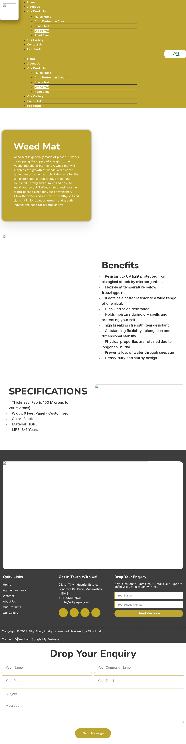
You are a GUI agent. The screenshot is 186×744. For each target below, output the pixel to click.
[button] (78, 53)
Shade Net (42, 26)
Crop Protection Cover (50, 21)
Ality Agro (35, 631)
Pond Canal (42, 36)
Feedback (34, 49)
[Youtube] (157, 48)
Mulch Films (43, 17)
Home (31, 2)
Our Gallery (35, 40)
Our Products (36, 11)
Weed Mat (42, 31)
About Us (33, 7)
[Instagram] (144, 58)
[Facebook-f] (144, 48)
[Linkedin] (157, 58)
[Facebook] (63, 612)
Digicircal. (95, 631)
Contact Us (35, 45)
